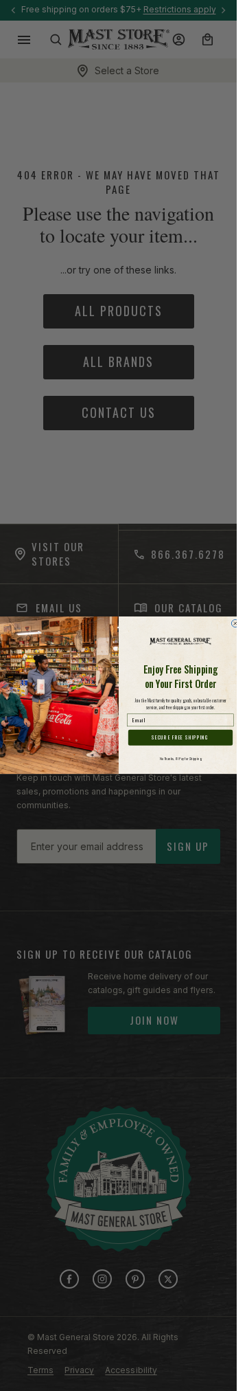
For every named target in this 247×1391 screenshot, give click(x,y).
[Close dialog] (235, 623)
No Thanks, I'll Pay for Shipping (180, 758)
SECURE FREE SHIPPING (180, 738)
